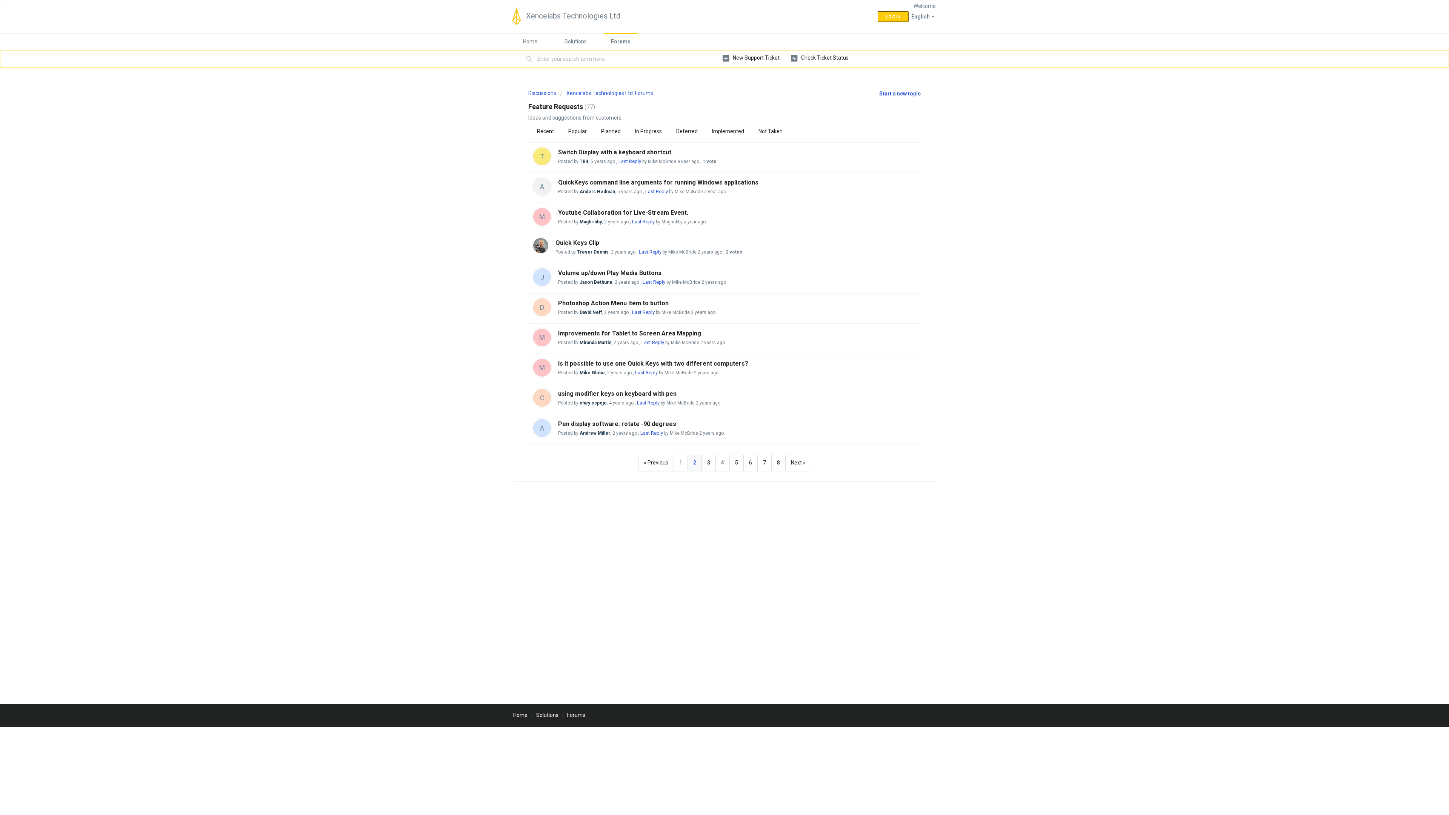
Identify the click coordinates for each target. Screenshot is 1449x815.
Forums (621, 41)
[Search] (529, 59)
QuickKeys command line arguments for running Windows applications (658, 182)
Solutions (576, 41)
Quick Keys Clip (577, 242)
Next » (798, 463)
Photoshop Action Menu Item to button (613, 303)
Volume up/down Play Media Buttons (609, 273)
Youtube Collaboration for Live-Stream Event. (623, 212)
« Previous (656, 463)
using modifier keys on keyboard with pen (617, 393)
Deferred (687, 131)
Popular (577, 131)
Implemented (728, 131)
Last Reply (629, 161)
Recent (545, 131)
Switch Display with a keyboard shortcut (614, 152)
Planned (611, 131)
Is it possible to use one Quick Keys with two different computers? (653, 363)
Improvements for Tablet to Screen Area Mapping (629, 333)
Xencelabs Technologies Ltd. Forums (609, 93)
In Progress (648, 131)
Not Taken (770, 131)
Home (530, 41)
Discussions (542, 93)
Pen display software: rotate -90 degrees (617, 423)
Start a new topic (900, 94)
